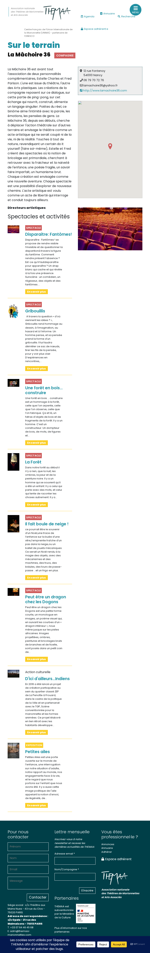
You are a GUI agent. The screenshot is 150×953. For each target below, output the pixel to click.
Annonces (107, 844)
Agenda (89, 16)
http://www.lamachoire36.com (104, 90)
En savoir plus (36, 291)
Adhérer (106, 852)
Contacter (37, 897)
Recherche (128, 16)
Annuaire (109, 13)
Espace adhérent (118, 859)
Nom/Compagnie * (66, 869)
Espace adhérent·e (96, 29)
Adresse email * (64, 853)
